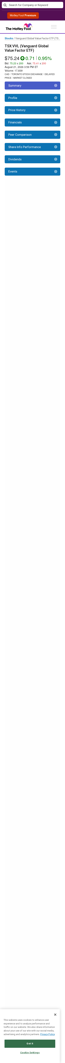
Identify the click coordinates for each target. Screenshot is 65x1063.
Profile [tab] (12, 98)
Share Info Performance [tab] (24, 147)
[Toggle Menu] (54, 26)
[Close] (55, 1015)
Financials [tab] (15, 122)
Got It (30, 1043)
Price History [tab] (16, 110)
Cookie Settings (30, 1052)
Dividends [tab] (14, 159)
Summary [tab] (14, 85)
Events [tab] (12, 171)
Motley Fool (23, 15)
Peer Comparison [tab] (20, 134)
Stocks (9, 38)
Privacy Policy (47, 1034)
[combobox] (32, 5)
